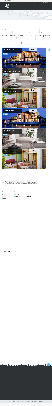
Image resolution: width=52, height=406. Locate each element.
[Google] (6, 394)
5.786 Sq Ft (6, 71)
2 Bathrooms (14, 71)
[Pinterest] (9, 394)
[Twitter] (4, 394)
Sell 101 (28, 4)
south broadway (5, 378)
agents (20, 4)
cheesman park (5, 381)
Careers (42, 4)
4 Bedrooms (10, 71)
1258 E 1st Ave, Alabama (19, 356)
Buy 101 (24, 4)
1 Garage (18, 71)
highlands (4, 385)
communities (33, 4)
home (16, 4)
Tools (38, 4)
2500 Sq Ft (17, 290)
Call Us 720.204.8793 (46, 2)
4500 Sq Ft (17, 324)
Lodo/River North (5, 387)
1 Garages (22, 291)
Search (25, 43)
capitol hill (4, 386)
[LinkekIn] (7, 394)
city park (4, 380)
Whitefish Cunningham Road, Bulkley (20, 288)
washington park (5, 379)
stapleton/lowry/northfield (6, 377)
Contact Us (47, 4)
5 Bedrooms (21, 324)
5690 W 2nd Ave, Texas (20, 322)
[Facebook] (3, 394)
